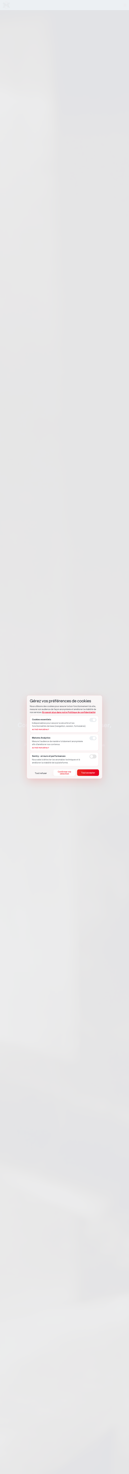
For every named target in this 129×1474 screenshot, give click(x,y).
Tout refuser (41, 773)
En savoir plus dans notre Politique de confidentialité (68, 712)
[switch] (92, 720)
